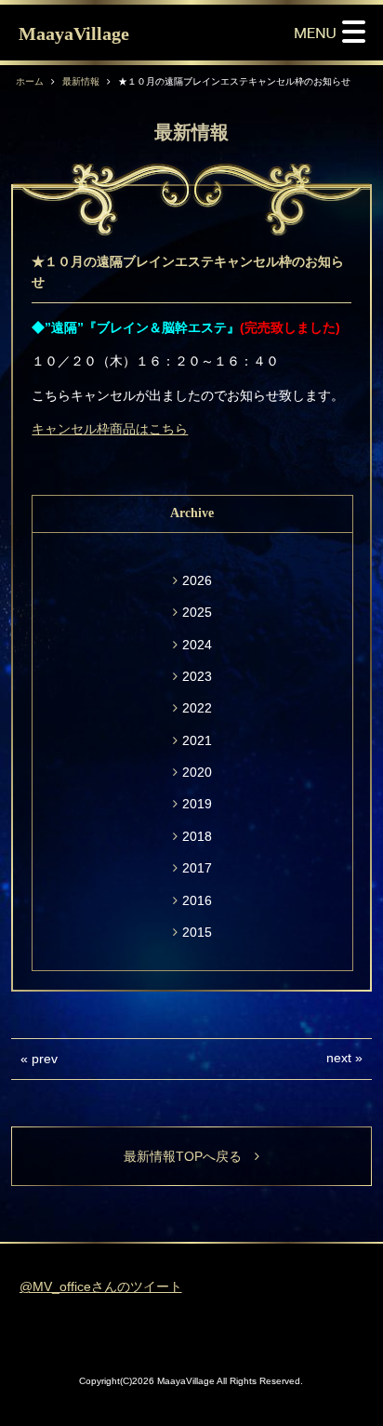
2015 (197, 932)
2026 (197, 580)
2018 (197, 836)
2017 (197, 867)
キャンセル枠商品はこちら (110, 428)
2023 (197, 676)
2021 (197, 740)
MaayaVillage (74, 33)
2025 (197, 612)
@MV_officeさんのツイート (101, 1286)
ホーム (30, 81)
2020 (197, 772)
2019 (197, 803)
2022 (197, 707)
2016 (197, 900)
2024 (197, 644)
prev (45, 1058)
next (338, 1057)
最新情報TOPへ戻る (189, 1156)
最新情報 (80, 81)
